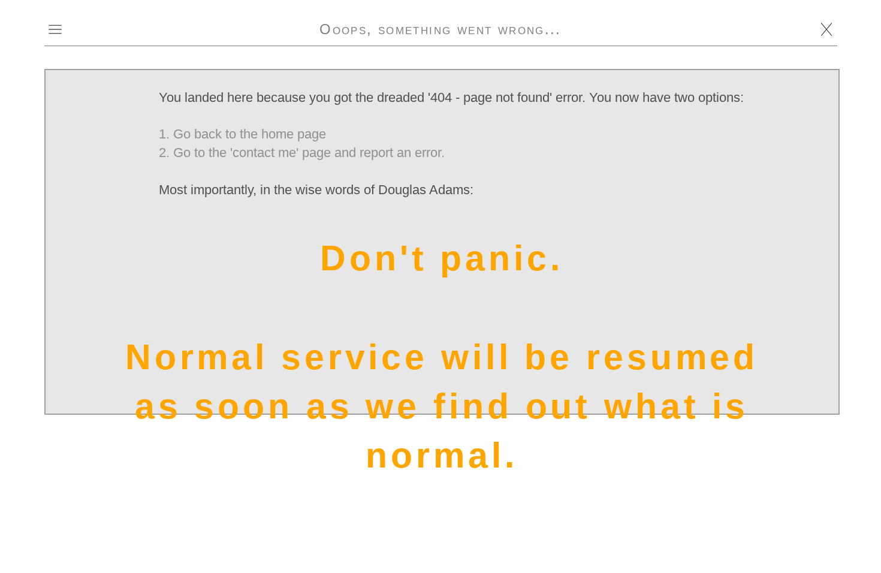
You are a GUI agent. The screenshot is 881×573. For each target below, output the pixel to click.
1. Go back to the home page (242, 133)
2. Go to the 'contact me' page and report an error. (302, 152)
